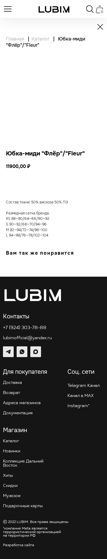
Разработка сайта (18, 545)
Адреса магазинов (22, 403)
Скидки (10, 486)
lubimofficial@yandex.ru (27, 338)
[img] (54, 9)
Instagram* (78, 406)
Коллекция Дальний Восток (23, 463)
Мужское (12, 496)
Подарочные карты (23, 506)
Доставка (12, 383)
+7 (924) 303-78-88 (24, 328)
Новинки (11, 451)
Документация (18, 413)
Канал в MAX (80, 396)
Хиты (8, 476)
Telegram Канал (83, 386)
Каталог (41, 39)
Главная (15, 39)
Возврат (11, 393)
